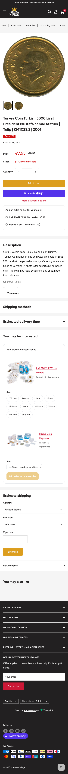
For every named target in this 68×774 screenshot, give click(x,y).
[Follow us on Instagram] (11, 731)
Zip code (8, 532)
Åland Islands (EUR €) (32, 701)
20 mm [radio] (25, 398)
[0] (62, 12)
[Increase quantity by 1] (35, 171)
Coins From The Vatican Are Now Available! (34, 2)
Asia (4, 25)
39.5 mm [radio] (26, 414)
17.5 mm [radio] (13, 398)
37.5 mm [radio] (13, 414)
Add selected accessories (22, 476)
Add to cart (34, 183)
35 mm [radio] (51, 406)
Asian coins (16, 25)
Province (7, 517)
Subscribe (13, 686)
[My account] (55, 12)
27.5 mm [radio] (13, 406)
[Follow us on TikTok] (23, 731)
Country (7, 502)
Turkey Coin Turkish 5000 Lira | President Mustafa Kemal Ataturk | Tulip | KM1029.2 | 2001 (31, 124)
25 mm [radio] (49, 398)
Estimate (13, 551)
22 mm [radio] (37, 398)
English (8, 701)
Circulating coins (48, 25)
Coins (62, 25)
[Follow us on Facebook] (5, 731)
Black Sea (30, 25)
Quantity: (8, 171)
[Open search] (49, 12)
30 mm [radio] (25, 406)
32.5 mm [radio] (38, 406)
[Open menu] (4, 12)
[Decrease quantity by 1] (18, 171)
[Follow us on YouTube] (17, 731)
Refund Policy (10, 565)
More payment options (34, 200)
